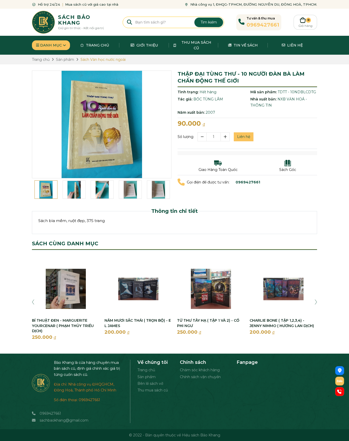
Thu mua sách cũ (152, 390)
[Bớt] (201, 136)
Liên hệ (243, 136)
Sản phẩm (146, 377)
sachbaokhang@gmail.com (64, 420)
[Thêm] (225, 136)
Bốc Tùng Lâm (208, 99)
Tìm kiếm (209, 22)
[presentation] (33, 302)
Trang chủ (146, 370)
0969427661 (50, 413)
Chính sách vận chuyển (200, 377)
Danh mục (51, 45)
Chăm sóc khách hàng (200, 370)
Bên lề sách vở (150, 383)
